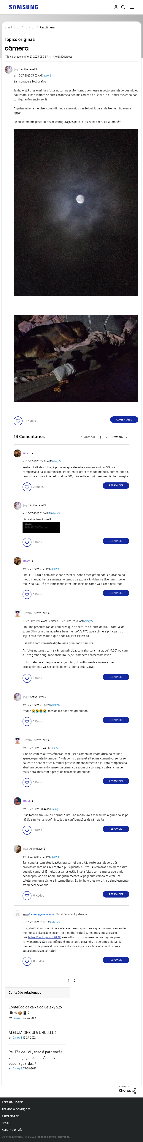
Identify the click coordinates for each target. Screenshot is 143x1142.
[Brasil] (23, 7)
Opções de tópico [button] (131, 37)
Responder (116, 485)
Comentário (124, 419)
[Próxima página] (81, 980)
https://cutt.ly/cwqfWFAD (44, 937)
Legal (6, 1123)
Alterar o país (12, 1130)
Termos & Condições (16, 1109)
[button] (132, 68)
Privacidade (10, 1116)
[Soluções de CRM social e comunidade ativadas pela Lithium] (127, 1089)
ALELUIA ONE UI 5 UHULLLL (31, 1032)
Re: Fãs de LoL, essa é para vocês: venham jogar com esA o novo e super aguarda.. (36, 1058)
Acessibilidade (12, 1102)
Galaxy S (47, 75)
